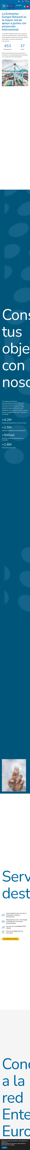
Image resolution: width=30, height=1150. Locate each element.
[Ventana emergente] (22, 1)
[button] (18, 1)
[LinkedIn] (24, 6)
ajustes (12, 1145)
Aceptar (4, 1147)
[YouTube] (27, 6)
